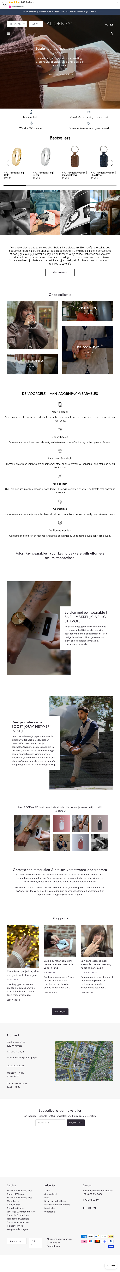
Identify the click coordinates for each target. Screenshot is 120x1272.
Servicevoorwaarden (18, 1222)
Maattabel (49, 1208)
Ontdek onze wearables (60, 74)
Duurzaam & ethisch (55, 1201)
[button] (10, 163)
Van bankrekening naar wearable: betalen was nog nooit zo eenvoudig (96, 964)
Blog (46, 1197)
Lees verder (13, 1000)
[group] (17, 163)
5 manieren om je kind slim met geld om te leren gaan (23, 973)
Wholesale (49, 1211)
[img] (106, 24)
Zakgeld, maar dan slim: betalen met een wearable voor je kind (58, 964)
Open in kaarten (15, 1065)
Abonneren (75, 1123)
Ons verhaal (50, 1194)
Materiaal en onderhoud (57, 1204)
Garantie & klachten (18, 1215)
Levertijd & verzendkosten (21, 1211)
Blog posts (60, 918)
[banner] (60, 23)
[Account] (111, 24)
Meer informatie (60, 272)
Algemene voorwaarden (59, 1239)
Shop (47, 1190)
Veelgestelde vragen (17, 1229)
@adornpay (60, 810)
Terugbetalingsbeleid (18, 1218)
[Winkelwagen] (111, 34)
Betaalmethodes (15, 1208)
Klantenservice (15, 1225)
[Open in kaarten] (84, 1061)
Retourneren (13, 1204)
